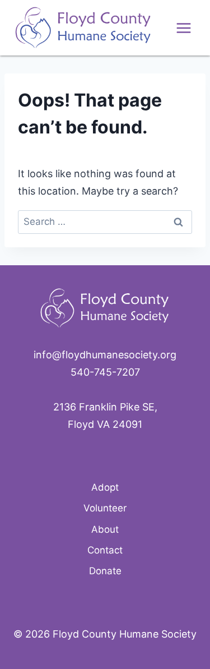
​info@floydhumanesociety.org (105, 355)
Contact (105, 550)
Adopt (105, 487)
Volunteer (105, 508)
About (105, 529)
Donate (105, 570)
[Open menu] (183, 27)
